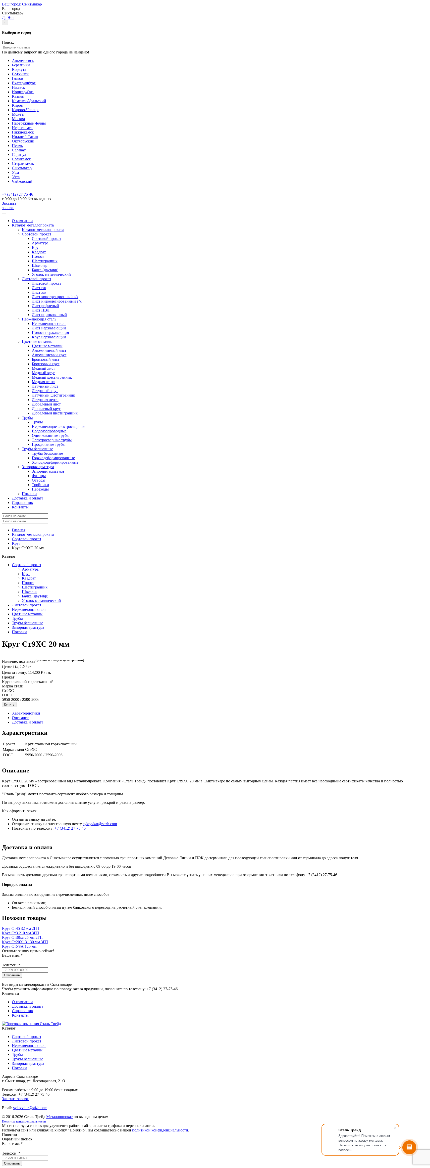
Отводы (38, 480)
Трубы (37, 422)
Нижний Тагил (25, 137)
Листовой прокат (46, 283)
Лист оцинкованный (49, 315)
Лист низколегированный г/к (57, 301)
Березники (21, 65)
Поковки (29, 494)
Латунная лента (45, 400)
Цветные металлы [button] (37, 341)
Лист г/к (39, 288)
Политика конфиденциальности (24, 1121)
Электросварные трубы (52, 440)
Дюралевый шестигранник (55, 413)
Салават (19, 150)
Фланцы (39, 476)
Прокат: (8, 677)
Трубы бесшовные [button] (37, 449)
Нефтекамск (22, 128)
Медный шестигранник (52, 377)
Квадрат (39, 252)
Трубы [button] (27, 417)
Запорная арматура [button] (38, 467)
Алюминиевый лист (49, 350)
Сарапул (19, 154)
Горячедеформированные (53, 458)
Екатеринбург (24, 83)
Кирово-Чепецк (25, 110)
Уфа (15, 172)
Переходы (40, 489)
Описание (20, 718)
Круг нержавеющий (49, 337)
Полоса (38, 256)
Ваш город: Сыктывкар (22, 4)
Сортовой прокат (46, 238)
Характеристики (26, 713)
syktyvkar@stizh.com (100, 824)
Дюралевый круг (46, 408)
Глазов (17, 78)
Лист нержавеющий (49, 328)
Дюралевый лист (46, 404)
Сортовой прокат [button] (36, 234)
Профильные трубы (48, 444)
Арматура (40, 243)
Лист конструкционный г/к (55, 297)
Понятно (9, 1134)
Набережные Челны (29, 123)
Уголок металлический (51, 274)
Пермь (17, 145)
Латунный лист (45, 386)
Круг (36, 247)
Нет (10, 17)
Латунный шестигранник (53, 395)
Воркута (19, 69)
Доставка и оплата (27, 498)
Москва (18, 119)
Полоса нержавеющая (50, 332)
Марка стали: (13, 686)
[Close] (4, 213)
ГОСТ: (7, 695)
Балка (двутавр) (45, 270)
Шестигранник (44, 261)
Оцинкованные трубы (50, 435)
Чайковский (22, 181)
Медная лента (43, 382)
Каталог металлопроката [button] (33, 225)
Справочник (22, 502)
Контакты (20, 507)
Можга (18, 114)
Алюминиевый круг (49, 355)
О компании (22, 221)
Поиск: (8, 42)
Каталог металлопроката (43, 229)
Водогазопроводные (49, 431)
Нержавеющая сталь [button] (39, 319)
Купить (9, 704)
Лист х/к (39, 292)
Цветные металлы (47, 346)
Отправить (12, 975)
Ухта (16, 177)
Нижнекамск (23, 132)
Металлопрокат (59, 1117)
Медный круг (43, 373)
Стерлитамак (23, 163)
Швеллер (39, 265)
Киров (17, 105)
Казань (18, 96)
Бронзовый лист (45, 359)
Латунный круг (45, 391)
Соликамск (21, 159)
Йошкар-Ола (23, 92)
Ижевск (18, 87)
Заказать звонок (9, 205)
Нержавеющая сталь (49, 323)
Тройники (40, 485)
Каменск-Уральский (29, 101)
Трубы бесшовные (47, 453)
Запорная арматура (48, 471)
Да (4, 17)
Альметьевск (23, 60)
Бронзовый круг (45, 364)
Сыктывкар (22, 168)
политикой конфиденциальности (160, 1130)
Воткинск (20, 74)
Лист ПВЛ (41, 310)
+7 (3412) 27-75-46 (17, 194)
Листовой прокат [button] (36, 279)
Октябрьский (23, 141)
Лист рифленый (45, 306)
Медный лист (43, 368)
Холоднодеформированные (55, 462)
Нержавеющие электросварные (58, 426)
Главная (18, 530)
